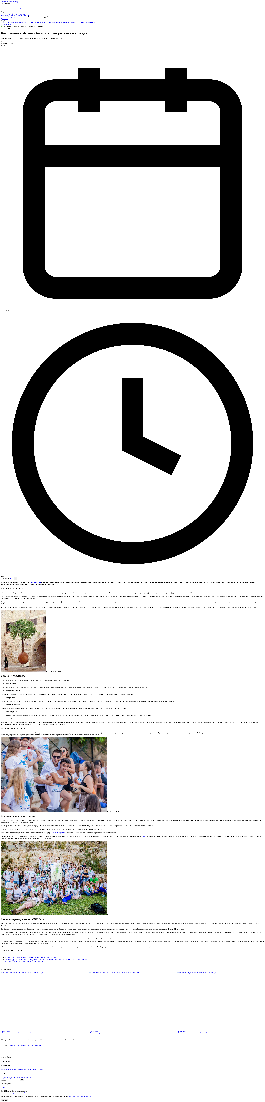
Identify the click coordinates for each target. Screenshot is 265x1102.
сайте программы (59, 833)
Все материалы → (7, 24)
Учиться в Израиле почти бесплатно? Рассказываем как (24, 961)
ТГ (2, 1087)
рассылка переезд (30, 1045)
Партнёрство (26, 1078)
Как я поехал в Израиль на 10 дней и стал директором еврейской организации (32, 957)
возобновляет (36, 582)
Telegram (25, 9)
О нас (18, 9)
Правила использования (32, 1093)
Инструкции (12, 17)
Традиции (81, 22)
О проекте (4, 1078)
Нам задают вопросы (47, 22)
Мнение (37, 22)
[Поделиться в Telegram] (11, 578)
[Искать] (22, 1080)
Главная (3, 17)
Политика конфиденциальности (12, 1093)
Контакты (18, 1078)
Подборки (12, 9)
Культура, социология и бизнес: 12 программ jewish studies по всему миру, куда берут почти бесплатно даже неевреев (46, 959)
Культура (74, 22)
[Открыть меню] (1, 11)
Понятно (4, 1100)
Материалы (5, 9)
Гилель (144, 836)
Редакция (11, 1078)
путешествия (19, 1045)
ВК (12, 578)
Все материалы (6, 1069)
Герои (16, 22)
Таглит (38, 1045)
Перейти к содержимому (9, 2)
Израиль (12, 1045)
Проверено (67, 22)
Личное (31, 22)
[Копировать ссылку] (15, 578)
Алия (87, 22)
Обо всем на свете (7, 22)
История (92, 22)
